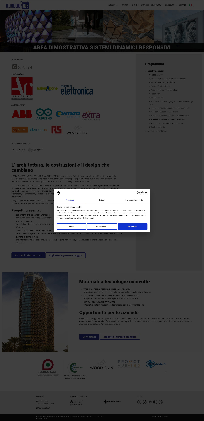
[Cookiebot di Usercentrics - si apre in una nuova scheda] (138, 193)
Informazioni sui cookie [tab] (134, 200)
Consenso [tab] (70, 200)
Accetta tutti (132, 226)
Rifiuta (71, 226)
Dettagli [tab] (102, 200)
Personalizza (101, 226)
